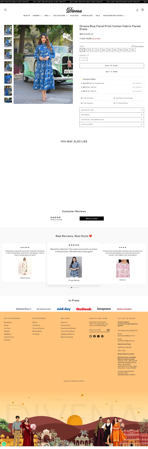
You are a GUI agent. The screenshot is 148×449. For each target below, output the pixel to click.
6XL (127, 50)
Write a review (92, 219)
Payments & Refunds (68, 328)
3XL (109, 50)
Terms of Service (38, 328)
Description (87, 110)
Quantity (84, 55)
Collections (59, 16)
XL (98, 50)
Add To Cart (21, 195)
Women (36, 16)
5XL (121, 50)
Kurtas (6, 325)
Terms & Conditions (68, 331)
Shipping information (92, 119)
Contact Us (36, 325)
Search (34, 322)
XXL (104, 50)
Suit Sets (7, 340)
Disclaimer (87, 124)
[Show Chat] (4, 444)
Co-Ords (7, 328)
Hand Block (87, 16)
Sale (98, 16)
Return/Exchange (67, 337)
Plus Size (74, 16)
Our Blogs (35, 334)
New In (27, 16)
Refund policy (37, 331)
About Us (64, 322)
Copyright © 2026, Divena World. (74, 381)
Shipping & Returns (67, 334)
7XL (133, 50)
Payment (85, 115)
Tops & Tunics (9, 337)
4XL (115, 50)
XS (82, 50)
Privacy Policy (66, 325)
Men (47, 16)
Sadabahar (7, 334)
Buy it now (112, 71)
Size (112, 46)
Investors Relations (113, 16)
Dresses (7, 331)
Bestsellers (8, 322)
